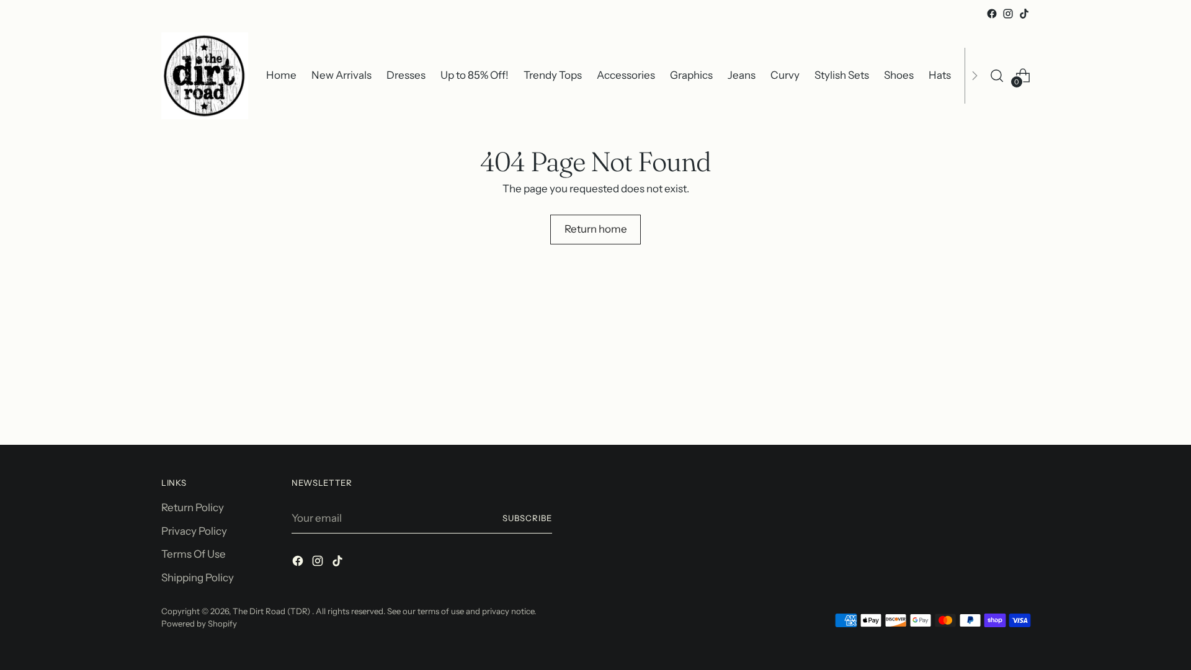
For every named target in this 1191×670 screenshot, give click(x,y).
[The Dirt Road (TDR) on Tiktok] (1024, 13)
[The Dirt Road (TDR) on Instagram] (1008, 13)
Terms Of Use (193, 554)
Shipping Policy (197, 577)
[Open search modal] (996, 75)
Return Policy (192, 507)
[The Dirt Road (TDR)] (204, 75)
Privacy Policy (194, 531)
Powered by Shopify (199, 623)
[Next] (974, 76)
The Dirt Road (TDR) (272, 611)
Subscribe (527, 518)
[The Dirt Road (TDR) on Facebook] (991, 13)
